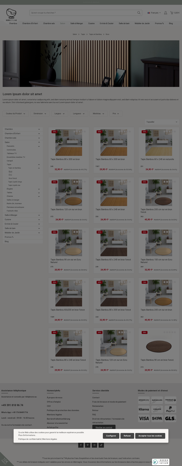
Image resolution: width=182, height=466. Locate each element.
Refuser (127, 436)
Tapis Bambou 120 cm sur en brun (66, 209)
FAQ (94, 415)
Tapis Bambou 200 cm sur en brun (156, 310)
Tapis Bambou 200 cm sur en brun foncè (156, 210)
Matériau (97, 113)
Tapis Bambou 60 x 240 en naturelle (157, 159)
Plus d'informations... (27, 435)
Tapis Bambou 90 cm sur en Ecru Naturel (65, 261)
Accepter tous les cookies (150, 436)
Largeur (58, 113)
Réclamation (97, 406)
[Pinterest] (87, 445)
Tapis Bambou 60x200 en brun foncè (67, 310)
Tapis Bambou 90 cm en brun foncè (157, 360)
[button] (39, 129)
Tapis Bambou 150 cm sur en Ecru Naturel (156, 261)
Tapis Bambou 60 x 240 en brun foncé (113, 259)
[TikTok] (101, 445)
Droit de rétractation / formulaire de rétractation (108, 421)
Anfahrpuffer (52, 427)
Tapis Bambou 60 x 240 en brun (110, 209)
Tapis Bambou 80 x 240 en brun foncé (68, 360)
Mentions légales (54, 415)
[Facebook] (81, 445)
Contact (96, 398)
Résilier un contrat (104, 427)
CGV (49, 406)
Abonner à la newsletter (57, 423)
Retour (95, 410)
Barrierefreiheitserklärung (58, 419)
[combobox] (83, 13)
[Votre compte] (165, 13)
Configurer (111, 436)
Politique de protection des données (63, 410)
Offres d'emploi (54, 402)
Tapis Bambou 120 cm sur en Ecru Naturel (111, 361)
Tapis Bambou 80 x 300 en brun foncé (113, 310)
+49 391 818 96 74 (12, 405)
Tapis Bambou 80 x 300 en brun (65, 159)
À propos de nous (54, 398)
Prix (114, 113)
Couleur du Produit (14, 113)
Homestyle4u (53, 390)
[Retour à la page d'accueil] (11, 15)
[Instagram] (94, 445)
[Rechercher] (139, 13)
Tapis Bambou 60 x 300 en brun (110, 159)
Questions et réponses (91, 2)
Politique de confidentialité (29, 439)
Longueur (77, 113)
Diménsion (38, 113)
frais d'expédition (81, 458)
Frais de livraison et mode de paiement (109, 402)
